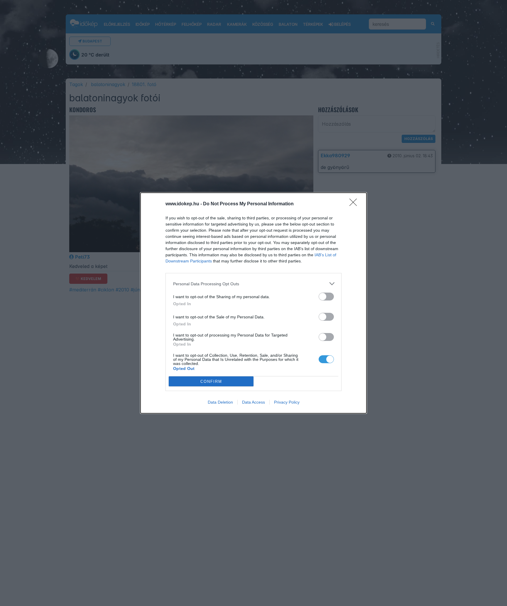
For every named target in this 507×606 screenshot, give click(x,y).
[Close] (355, 204)
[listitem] (253, 284)
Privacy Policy (287, 402)
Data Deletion (220, 402)
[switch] (326, 297)
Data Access (253, 402)
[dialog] (253, 303)
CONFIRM (211, 381)
